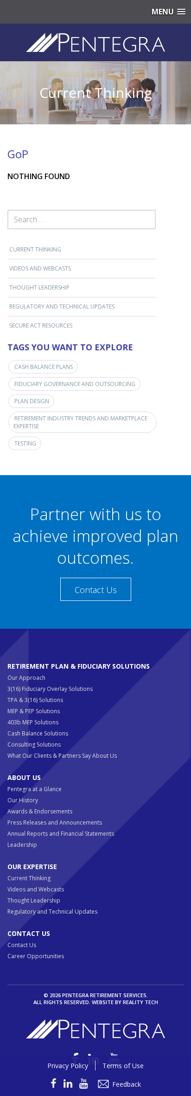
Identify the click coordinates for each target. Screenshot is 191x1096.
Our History (22, 800)
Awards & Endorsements (39, 811)
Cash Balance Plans (43, 367)
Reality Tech (140, 1002)
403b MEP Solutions (32, 722)
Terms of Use (123, 1065)
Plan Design (31, 401)
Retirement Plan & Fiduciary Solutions (78, 666)
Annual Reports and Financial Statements (60, 834)
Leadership (22, 845)
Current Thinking (35, 249)
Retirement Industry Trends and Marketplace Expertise (80, 422)
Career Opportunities (35, 956)
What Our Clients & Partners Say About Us (62, 756)
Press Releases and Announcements (54, 822)
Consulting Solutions (34, 744)
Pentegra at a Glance (34, 789)
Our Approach (26, 678)
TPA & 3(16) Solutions (35, 700)
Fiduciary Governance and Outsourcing (74, 384)
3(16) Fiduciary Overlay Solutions (50, 689)
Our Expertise (32, 866)
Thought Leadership (39, 287)
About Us (24, 777)
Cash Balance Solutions (37, 733)
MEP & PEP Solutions (33, 711)
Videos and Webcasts (40, 268)
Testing (25, 443)
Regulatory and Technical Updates (62, 306)
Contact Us (96, 589)
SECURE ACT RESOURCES (40, 325)
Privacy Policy (67, 1065)
